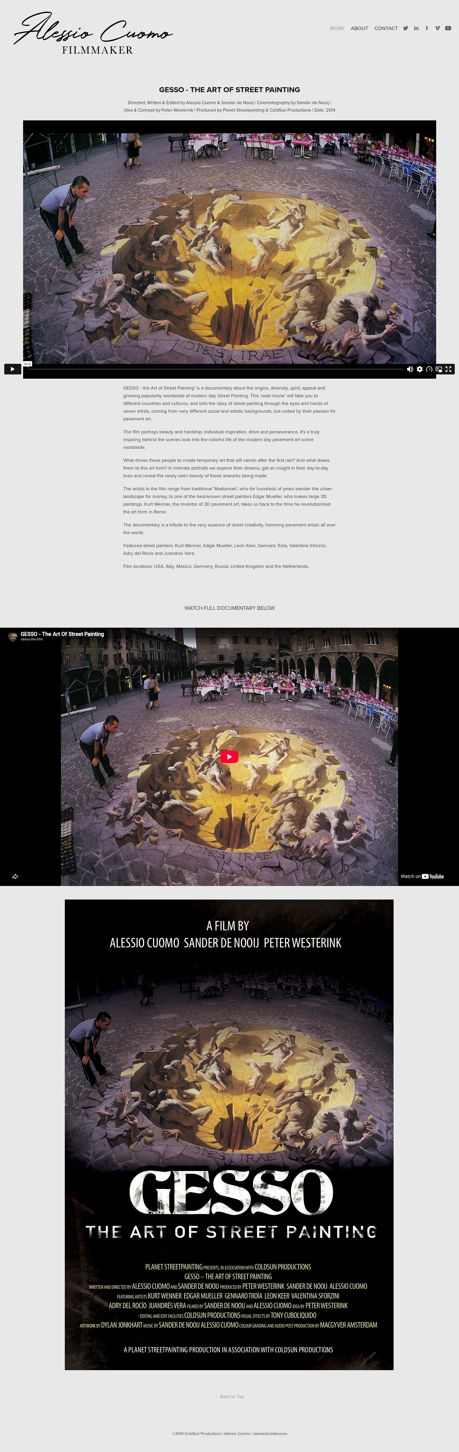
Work (337, 28)
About (359, 28)
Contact (386, 28)
